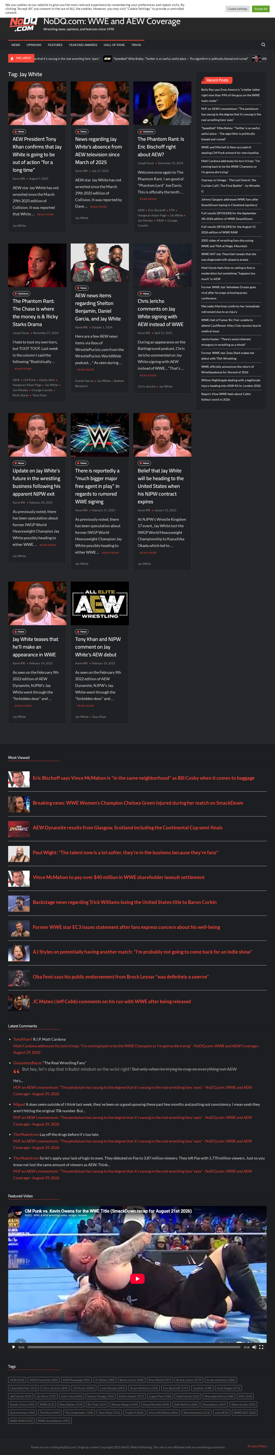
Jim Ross (46, 1396)
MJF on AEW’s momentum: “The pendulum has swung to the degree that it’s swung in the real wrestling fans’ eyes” (231, 114)
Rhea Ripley (70, 1404)
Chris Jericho (147, 386)
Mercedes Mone (219, 1396)
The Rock (50, 1412)
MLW (160, 220)
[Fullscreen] (261, 1347)
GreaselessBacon (27, 1062)
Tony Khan (39, 395)
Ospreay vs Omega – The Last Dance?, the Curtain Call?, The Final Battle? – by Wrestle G (230, 185)
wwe (222, 1412)
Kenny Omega (100, 1396)
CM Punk (29, 380)
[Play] (14, 1347)
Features (55, 45)
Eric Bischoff (156, 210)
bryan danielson (220, 1380)
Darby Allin (47, 380)
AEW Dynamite (43, 1380)
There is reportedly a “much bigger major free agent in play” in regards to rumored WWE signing (97, 486)
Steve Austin (243, 1404)
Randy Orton (22, 1404)
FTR (171, 210)
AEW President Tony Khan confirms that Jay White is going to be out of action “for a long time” (37, 154)
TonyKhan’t (22, 1039)
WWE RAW (21, 1421)
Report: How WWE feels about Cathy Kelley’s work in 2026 (226, 396)
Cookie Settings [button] (237, 9)
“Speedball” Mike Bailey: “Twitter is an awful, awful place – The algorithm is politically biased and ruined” (134, 58)
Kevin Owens (131, 1396)
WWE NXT (245, 1412)
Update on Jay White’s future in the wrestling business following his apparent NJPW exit (36, 482)
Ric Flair (97, 1404)
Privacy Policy (257, 1446)
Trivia (136, 45)
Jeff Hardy (20, 1396)
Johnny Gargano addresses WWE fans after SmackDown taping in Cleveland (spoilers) (229, 202)
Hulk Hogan (228, 1388)
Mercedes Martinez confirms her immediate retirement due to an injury (230, 309)
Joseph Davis (146, 163)
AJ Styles (105, 1380)
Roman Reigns (125, 1404)
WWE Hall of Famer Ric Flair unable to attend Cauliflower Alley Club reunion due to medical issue (231, 325)
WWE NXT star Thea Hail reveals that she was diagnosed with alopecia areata (228, 256)
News (15, 45)
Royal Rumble (156, 1404)
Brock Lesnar (188, 1380)
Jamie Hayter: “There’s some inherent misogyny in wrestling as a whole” (226, 341)
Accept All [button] (261, 9)
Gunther (202, 1388)
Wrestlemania (196, 1412)
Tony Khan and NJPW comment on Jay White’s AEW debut (98, 646)
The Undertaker (79, 1412)
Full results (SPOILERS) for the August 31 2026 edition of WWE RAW (228, 229)
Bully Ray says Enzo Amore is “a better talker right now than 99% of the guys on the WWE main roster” (230, 95)
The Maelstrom (26, 1134)
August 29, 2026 (26, 1052)
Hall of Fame (114, 45)
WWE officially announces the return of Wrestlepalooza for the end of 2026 (227, 369)
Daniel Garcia (84, 381)
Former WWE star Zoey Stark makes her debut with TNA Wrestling (228, 355)
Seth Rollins (185, 1404)
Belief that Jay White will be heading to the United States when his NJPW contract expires (161, 486)
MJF (245, 1396)
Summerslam (22, 1412)
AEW (141, 210)
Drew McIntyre (144, 1388)
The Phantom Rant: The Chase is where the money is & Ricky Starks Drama (35, 312)
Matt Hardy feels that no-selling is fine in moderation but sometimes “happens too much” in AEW (228, 273)
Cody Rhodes (112, 1388)
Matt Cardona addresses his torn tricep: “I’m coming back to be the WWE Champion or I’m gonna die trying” (230, 166)
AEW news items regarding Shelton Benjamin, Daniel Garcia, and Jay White (98, 307)
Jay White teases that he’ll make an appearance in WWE (35, 646)
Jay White (19, 225)
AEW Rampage (76, 1380)
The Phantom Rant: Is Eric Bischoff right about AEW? (161, 146)
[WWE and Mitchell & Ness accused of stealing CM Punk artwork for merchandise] (210, 58)
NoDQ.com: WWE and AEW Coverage (111, 21)
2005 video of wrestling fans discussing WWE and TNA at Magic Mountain (227, 243)
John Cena (71, 1396)
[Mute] (254, 1347)
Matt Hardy (187, 1396)
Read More (45, 214)
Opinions (34, 45)
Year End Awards (83, 45)
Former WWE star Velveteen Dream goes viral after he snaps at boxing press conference (228, 292)
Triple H (134, 1412)
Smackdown (214, 1404)
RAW (47, 1404)
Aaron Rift (19, 178)
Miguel (19, 1104)
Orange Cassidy (42, 390)
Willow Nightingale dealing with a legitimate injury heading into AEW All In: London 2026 (231, 382)
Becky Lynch (132, 1380)
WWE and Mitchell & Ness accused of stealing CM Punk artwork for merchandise (230, 150)
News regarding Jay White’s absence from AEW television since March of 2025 (98, 150)
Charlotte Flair (23, 1388)
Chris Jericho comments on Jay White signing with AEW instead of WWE (160, 312)
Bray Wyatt (160, 1380)
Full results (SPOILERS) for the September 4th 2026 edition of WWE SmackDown (229, 216)
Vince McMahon (163, 1412)
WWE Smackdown (54, 1421)
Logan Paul (160, 1396)
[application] (137, 1278)
